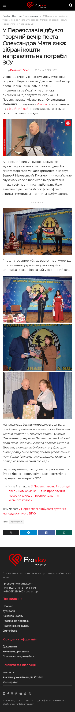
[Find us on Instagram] (12, 694)
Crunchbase (10, 630)
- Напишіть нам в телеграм (19, 587)
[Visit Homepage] (37, 5)
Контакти (8, 672)
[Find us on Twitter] (30, 694)
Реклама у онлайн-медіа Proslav (23, 677)
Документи (10, 646)
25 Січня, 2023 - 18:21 (46, 70)
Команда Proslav (13, 616)
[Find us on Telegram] (4, 694)
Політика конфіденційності (19, 656)
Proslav (6, 16)
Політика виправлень (16, 625)
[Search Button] (70, 5)
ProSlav (42, 104)
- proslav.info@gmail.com (18, 583)
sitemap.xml (10, 682)
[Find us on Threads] (16, 694)
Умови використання (16, 651)
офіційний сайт (18, 108)
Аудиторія (9, 611)
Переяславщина (32, 16)
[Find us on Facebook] (8, 694)
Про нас (8, 606)
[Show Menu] (4, 5)
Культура (16, 521)
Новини (16, 16)
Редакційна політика (16, 620)
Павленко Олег (19, 70)
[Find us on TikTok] (25, 694)
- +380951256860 (13, 591)
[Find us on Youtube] (21, 694)
